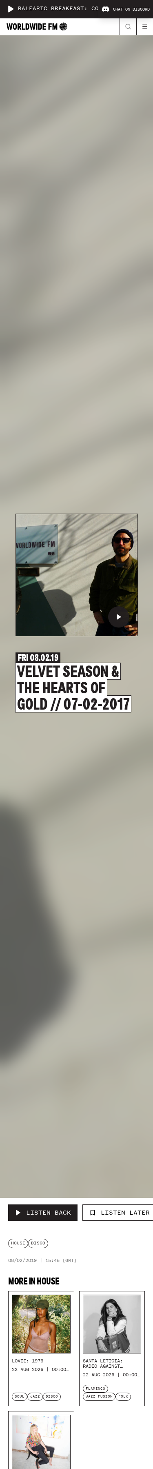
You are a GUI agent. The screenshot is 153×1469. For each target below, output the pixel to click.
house (18, 1243)
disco (38, 1243)
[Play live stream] (11, 9)
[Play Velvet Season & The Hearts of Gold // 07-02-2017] (118, 617)
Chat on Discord (131, 9)
